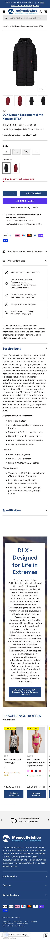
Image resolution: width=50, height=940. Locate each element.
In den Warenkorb (33, 193)
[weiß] (5, 768)
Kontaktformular (16, 334)
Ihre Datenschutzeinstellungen (18, 935)
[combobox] (25, 17)
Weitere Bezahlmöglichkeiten (25, 207)
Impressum (7, 921)
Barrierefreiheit (22, 924)
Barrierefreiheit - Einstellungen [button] (13, 926)
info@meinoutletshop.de (14, 338)
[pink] (28, 771)
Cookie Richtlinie (8, 924)
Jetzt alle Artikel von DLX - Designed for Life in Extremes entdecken (25, 692)
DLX (4, 111)
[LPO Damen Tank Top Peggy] (13, 740)
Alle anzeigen (9, 719)
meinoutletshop (13, 917)
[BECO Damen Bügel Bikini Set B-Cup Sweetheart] (36, 740)
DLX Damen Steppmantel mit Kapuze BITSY (27, 26)
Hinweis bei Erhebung (9, 938)
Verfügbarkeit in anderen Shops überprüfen (24, 224)
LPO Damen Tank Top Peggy (12, 761)
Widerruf (34, 921)
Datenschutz (17, 921)
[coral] (39, 771)
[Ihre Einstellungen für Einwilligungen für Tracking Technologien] (46, 936)
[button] (46, 11)
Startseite (6, 26)
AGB (26, 921)
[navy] (36, 771)
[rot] (32, 771)
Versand (15, 129)
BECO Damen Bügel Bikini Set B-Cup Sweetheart (36, 762)
